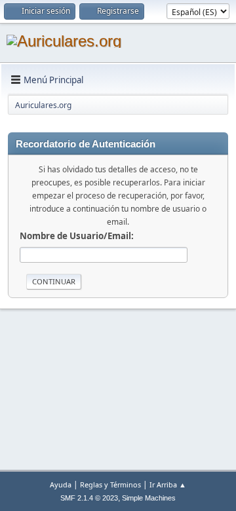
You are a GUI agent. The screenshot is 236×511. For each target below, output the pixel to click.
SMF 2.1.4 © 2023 (89, 498)
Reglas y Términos (110, 484)
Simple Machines (149, 498)
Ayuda (60, 484)
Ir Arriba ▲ (167, 484)
